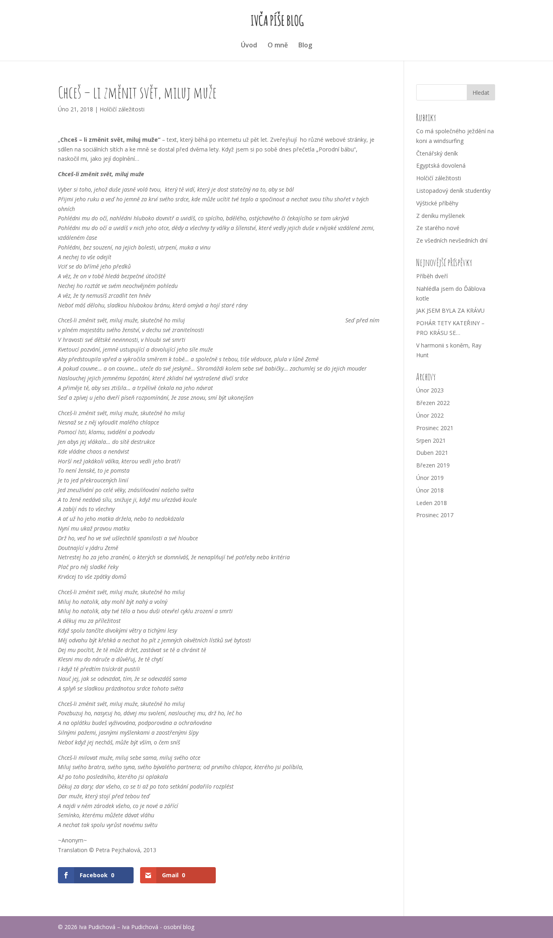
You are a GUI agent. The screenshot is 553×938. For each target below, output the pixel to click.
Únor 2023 (430, 390)
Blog (305, 45)
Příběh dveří (432, 276)
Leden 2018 (431, 503)
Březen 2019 (433, 465)
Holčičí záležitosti (122, 109)
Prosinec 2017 (434, 515)
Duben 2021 (432, 452)
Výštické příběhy (437, 203)
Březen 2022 (433, 403)
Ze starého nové (437, 228)
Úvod (249, 45)
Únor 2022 (430, 415)
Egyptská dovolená (441, 165)
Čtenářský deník (437, 153)
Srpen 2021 (431, 440)
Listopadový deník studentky (453, 190)
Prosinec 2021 (434, 428)
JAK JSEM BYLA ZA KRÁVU (450, 310)
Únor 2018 (430, 490)
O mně (278, 45)
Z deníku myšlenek (440, 216)
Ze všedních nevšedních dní (451, 240)
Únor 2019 (430, 478)
